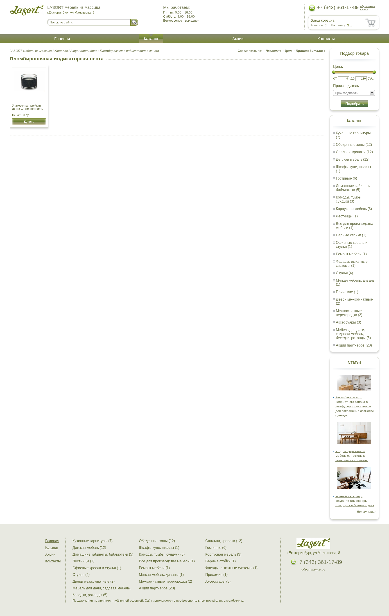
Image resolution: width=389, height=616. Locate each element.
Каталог (151, 39)
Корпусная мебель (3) (354, 209)
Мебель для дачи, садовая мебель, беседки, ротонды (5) (353, 334)
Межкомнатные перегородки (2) (349, 313)
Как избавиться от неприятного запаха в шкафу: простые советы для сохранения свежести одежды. (354, 406)
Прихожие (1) (347, 292)
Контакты (326, 39)
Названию (275, 50)
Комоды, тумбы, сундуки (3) (349, 199)
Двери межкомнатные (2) (93, 581)
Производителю (310, 50)
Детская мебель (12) (352, 159)
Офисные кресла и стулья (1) (351, 245)
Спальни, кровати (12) (354, 152)
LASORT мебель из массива (31, 50)
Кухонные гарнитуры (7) (92, 541)
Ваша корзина (323, 20)
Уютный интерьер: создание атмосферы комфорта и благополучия (354, 500)
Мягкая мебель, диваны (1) (161, 575)
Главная (62, 39)
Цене (290, 50)
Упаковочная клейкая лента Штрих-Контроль (27, 107)
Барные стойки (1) (351, 235)
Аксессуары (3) (348, 322)
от (335, 78)
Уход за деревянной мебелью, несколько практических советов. (351, 455)
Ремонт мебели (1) (351, 254)
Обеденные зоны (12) (354, 144)
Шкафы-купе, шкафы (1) (159, 548)
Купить (29, 121)
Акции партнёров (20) (354, 345)
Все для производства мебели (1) (167, 561)
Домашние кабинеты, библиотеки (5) (353, 188)
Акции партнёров (83, 50)
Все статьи (366, 511)
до (353, 78)
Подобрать (354, 104)
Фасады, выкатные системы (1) (352, 263)
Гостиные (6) (346, 178)
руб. (370, 78)
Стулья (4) (344, 273)
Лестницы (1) (347, 216)
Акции (238, 39)
